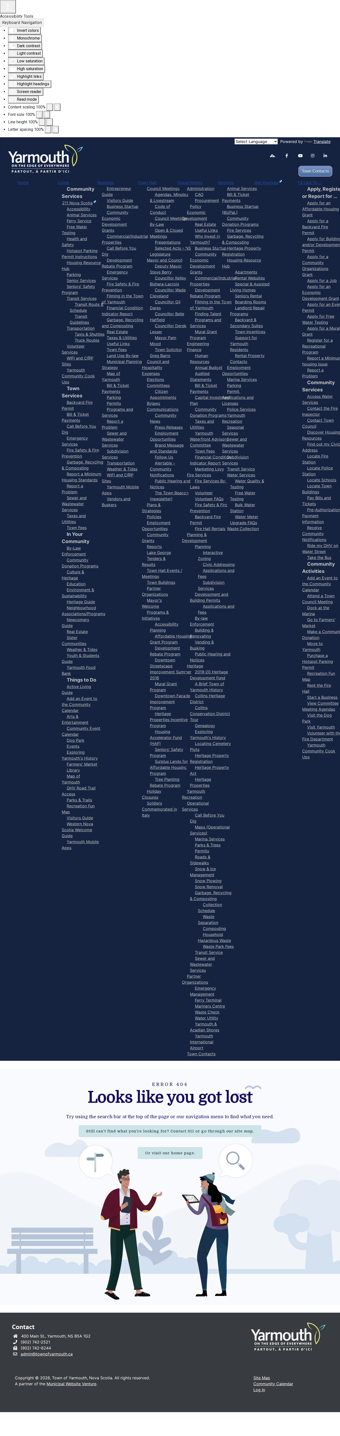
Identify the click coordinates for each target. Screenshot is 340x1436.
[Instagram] (315, 156)
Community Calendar (273, 1383)
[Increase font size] (47, 114)
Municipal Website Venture (71, 1383)
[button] (321, 1425)
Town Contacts (315, 171)
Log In (259, 1389)
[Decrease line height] (42, 122)
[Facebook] (289, 156)
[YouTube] (302, 156)
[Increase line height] (49, 122)
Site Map (261, 1377)
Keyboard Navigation (22, 22)
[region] (170, 1187)
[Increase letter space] (55, 129)
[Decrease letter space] (48, 129)
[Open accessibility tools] (8, 6)
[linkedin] (328, 156)
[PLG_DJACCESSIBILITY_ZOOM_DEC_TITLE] (50, 107)
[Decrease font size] (39, 114)
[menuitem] (23, 182)
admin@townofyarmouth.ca (47, 1353)
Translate (322, 141)
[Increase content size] (57, 107)
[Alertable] (274, 156)
